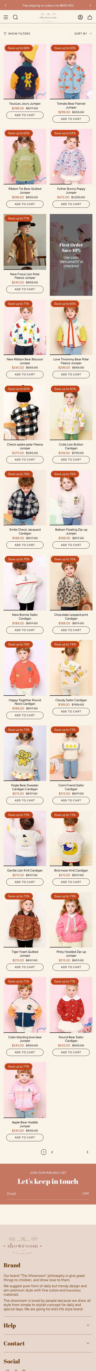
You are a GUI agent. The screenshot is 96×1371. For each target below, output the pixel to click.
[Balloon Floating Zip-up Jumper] (71, 497)
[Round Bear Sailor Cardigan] (71, 1005)
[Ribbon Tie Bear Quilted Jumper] (25, 156)
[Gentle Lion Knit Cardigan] (25, 838)
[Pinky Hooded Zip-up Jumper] (71, 919)
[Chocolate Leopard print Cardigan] (71, 582)
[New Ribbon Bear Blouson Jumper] (25, 327)
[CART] (89, 17)
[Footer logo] (23, 1245)
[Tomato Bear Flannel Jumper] (71, 71)
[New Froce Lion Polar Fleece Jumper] (25, 242)
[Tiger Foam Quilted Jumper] (25, 919)
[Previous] (6, 5)
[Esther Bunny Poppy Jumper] (71, 156)
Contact (14, 1343)
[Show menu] (5, 17)
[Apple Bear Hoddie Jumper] (25, 1090)
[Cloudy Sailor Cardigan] (71, 668)
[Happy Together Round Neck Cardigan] (25, 668)
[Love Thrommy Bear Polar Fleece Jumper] (71, 327)
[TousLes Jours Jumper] (25, 71)
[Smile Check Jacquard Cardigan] (25, 497)
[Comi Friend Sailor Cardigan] (71, 753)
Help (10, 1325)
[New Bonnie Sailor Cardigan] (25, 582)
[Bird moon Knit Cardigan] (71, 838)
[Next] (90, 5)
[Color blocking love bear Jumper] (25, 1005)
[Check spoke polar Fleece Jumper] (25, 412)
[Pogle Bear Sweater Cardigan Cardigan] (25, 753)
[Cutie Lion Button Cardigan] (71, 412)
